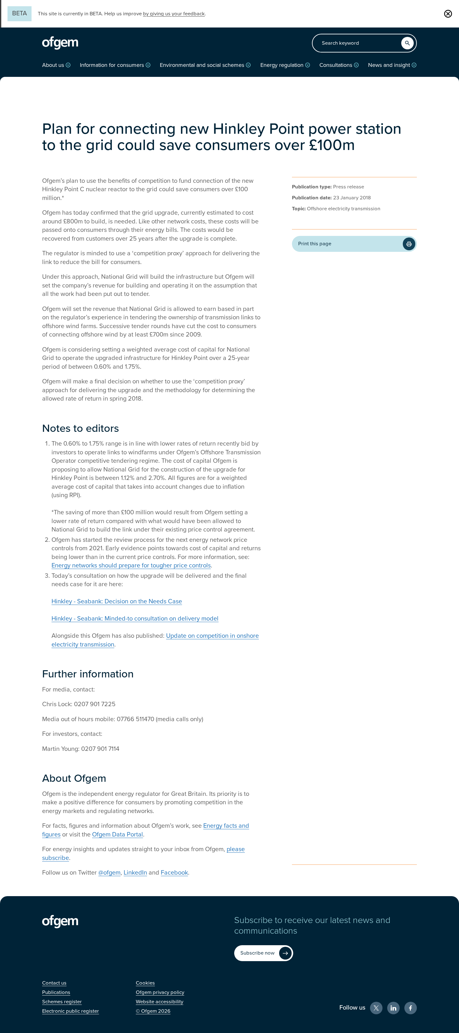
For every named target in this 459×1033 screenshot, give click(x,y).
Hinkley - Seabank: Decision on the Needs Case (117, 601)
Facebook (174, 872)
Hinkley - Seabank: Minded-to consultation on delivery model (135, 618)
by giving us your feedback (174, 14)
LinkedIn (135, 872)
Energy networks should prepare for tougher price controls (131, 565)
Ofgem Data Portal (117, 834)
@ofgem (109, 872)
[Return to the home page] (60, 43)
